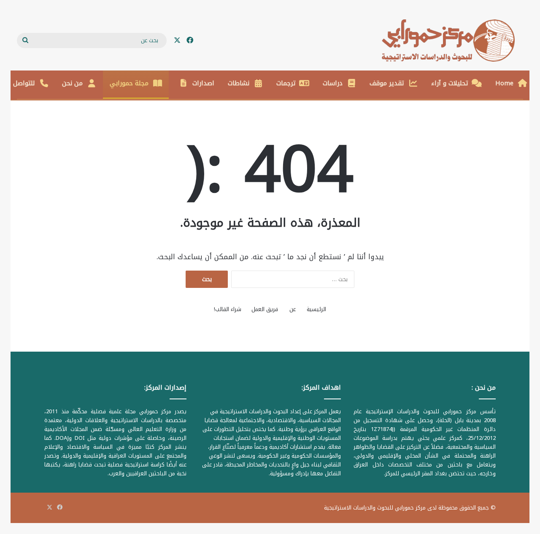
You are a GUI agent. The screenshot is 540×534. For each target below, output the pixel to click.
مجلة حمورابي (129, 83)
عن (292, 309)
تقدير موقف (387, 83)
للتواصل (24, 83)
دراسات (333, 83)
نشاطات (238, 83)
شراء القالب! (227, 309)
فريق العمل (264, 309)
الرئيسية (316, 309)
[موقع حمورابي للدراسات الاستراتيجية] (452, 40)
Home (504, 83)
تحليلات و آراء (449, 83)
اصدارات (203, 83)
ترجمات (286, 83)
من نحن (72, 83)
